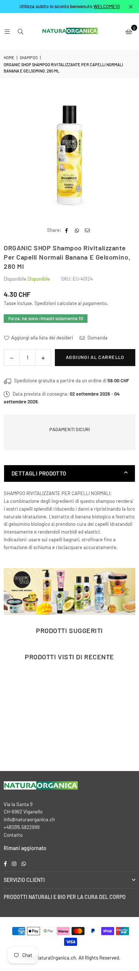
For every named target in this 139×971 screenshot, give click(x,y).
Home (9, 57)
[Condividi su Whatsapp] (77, 230)
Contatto (13, 835)
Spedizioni (45, 303)
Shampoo (29, 57)
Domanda (96, 338)
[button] (128, 31)
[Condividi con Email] (87, 230)
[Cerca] (20, 31)
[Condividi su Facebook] (67, 230)
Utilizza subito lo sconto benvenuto (69, 6)
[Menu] (7, 31)
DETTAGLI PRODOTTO (38, 473)
